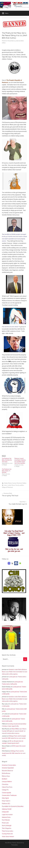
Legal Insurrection (7, 814)
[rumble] (20, 563)
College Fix (5, 790)
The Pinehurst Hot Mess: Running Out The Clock (7, 460)
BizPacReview (6, 773)
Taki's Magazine (6, 828)
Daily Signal (5, 798)
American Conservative (9, 765)
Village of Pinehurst (7, 487)
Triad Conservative (7, 831)
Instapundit (5, 812)
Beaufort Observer (7, 770)
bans (5, 485)
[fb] (16, 563)
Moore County (12, 483)
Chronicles (5, 784)
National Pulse (6, 817)
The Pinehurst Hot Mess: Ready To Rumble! (6, 471)
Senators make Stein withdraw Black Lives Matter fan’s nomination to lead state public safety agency (14, 672)
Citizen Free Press (7, 787)
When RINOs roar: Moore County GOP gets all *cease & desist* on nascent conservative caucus (14, 731)
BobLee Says (6, 776)
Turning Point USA (7, 834)
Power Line (5, 823)
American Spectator (8, 768)
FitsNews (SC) (6, 803)
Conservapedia (6, 792)
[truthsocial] (9, 563)
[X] (12, 563)
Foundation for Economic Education (12, 806)
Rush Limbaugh (6, 825)
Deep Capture (6, 801)
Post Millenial (6, 820)
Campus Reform (7, 781)
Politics (24, 483)
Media (6, 483)
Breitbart (4, 779)
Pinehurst (19, 483)
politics (22, 485)
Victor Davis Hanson (8, 836)
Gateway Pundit (6, 809)
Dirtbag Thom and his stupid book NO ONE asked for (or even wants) (13, 753)
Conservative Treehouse (9, 795)
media (9, 485)
